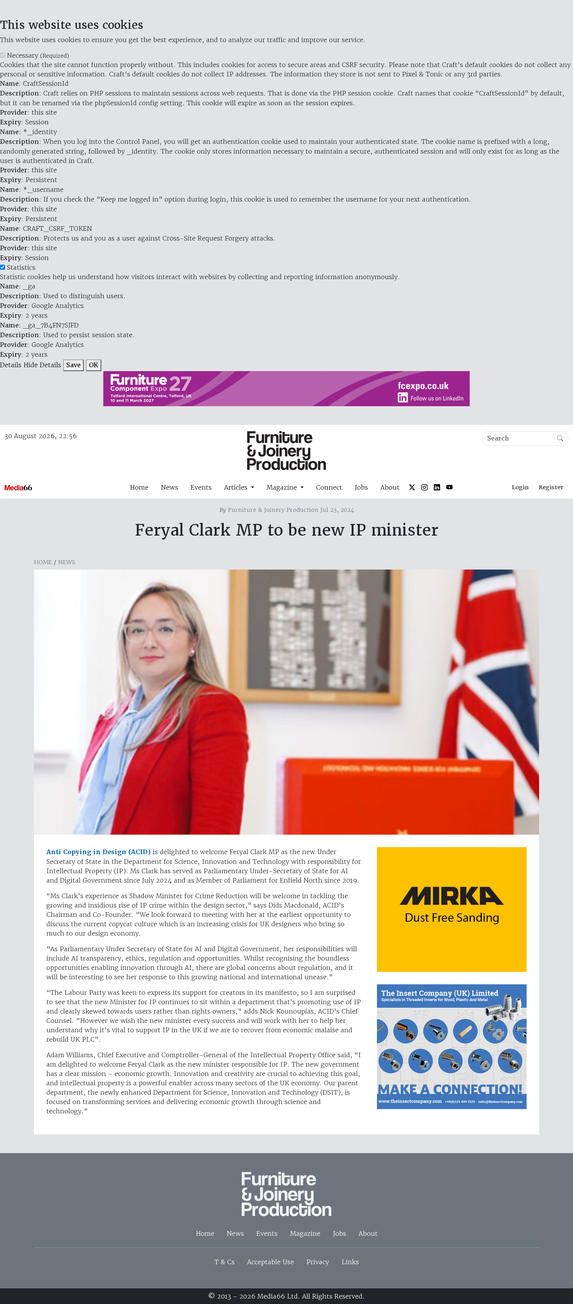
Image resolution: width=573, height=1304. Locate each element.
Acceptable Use (270, 1262)
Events (201, 487)
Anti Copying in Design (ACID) (98, 852)
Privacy (317, 1262)
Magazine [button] (283, 487)
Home (139, 487)
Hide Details (42, 365)
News (169, 487)
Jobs (361, 487)
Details (10, 365)
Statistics (21, 267)
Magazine (305, 1233)
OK (93, 365)
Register (551, 487)
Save (73, 365)
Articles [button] (236, 487)
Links (350, 1262)
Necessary (38, 55)
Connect (329, 487)
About (390, 487)
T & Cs (224, 1262)
